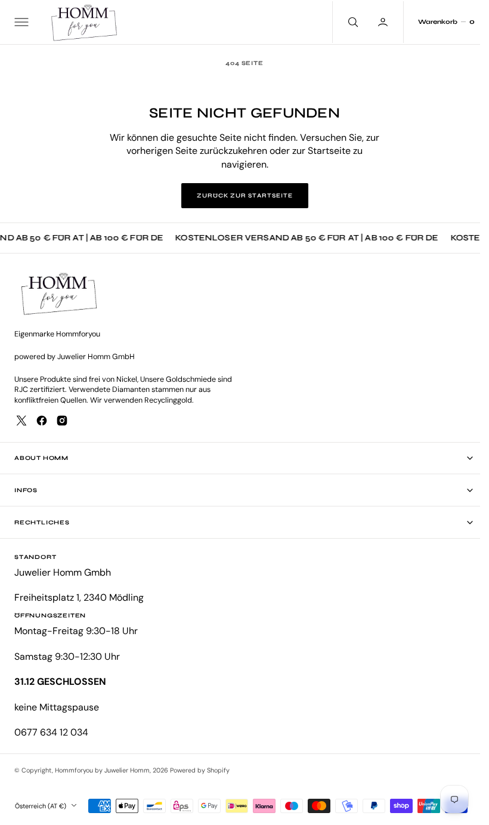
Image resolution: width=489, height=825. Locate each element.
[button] (20, 22)
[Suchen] (343, 22)
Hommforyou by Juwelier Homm (102, 770)
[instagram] (62, 420)
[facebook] (42, 420)
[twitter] (21, 420)
